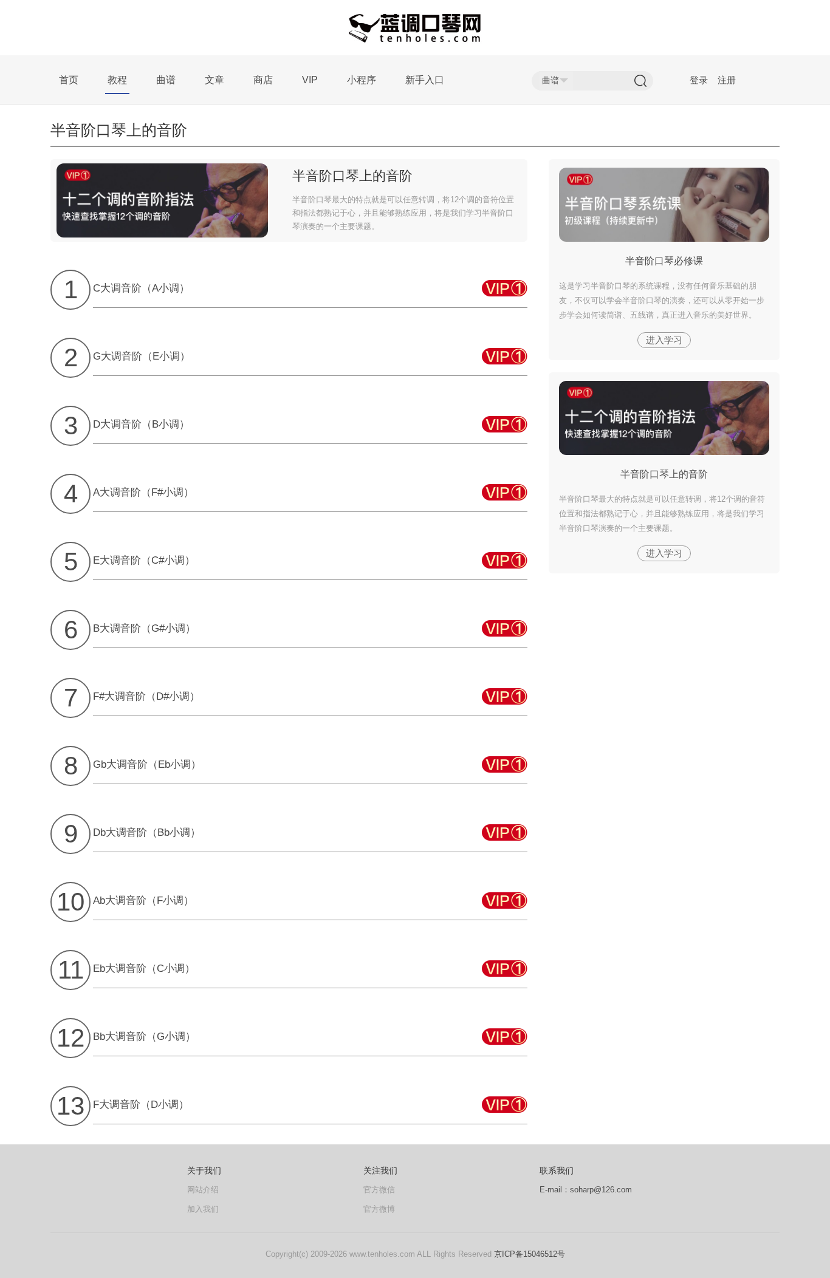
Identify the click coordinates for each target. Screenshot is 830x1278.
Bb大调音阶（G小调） (144, 1036)
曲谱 (166, 80)
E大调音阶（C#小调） (144, 560)
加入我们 (203, 1209)
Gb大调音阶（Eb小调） (147, 764)
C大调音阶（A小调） (141, 288)
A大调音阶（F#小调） (143, 492)
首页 (68, 80)
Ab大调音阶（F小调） (143, 900)
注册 (727, 80)
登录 (699, 80)
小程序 (361, 80)
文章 (214, 80)
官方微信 (379, 1189)
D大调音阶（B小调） (141, 424)
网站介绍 (203, 1189)
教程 (117, 80)
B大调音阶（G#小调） (144, 628)
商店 (263, 80)
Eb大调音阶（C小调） (144, 968)
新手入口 (424, 80)
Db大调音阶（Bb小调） (147, 832)
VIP (310, 80)
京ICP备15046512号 (529, 1254)
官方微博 (379, 1209)
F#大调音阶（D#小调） (146, 696)
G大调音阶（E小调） (141, 356)
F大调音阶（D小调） (141, 1104)
